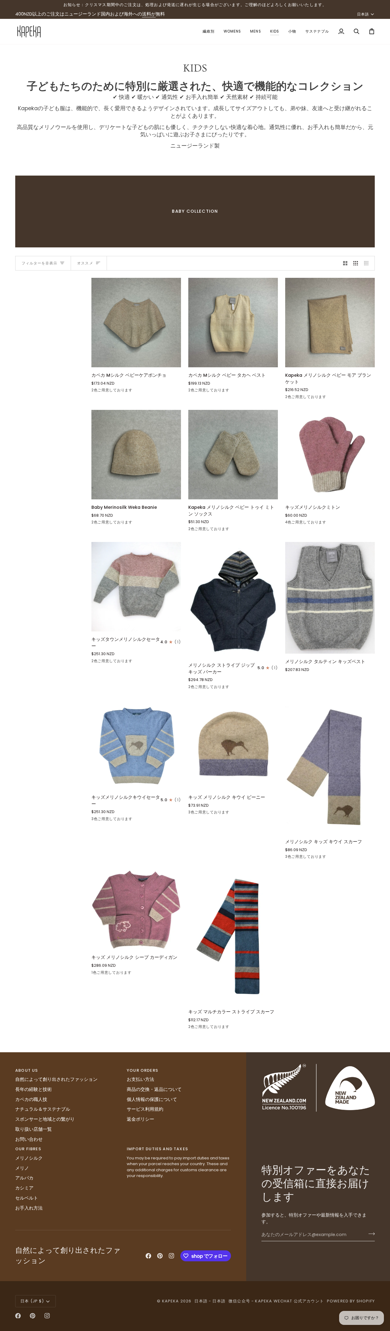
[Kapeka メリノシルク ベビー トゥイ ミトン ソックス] (233, 454)
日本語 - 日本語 (209, 1301)
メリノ (22, 1168)
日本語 (363, 14)
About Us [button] (26, 1070)
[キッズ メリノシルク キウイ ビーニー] (233, 744)
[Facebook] (148, 1256)
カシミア (24, 1188)
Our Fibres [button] (28, 1149)
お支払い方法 (140, 1079)
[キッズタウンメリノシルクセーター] (136, 586)
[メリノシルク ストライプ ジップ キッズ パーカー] (233, 599)
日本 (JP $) (32, 1301)
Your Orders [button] (142, 1070)
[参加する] (370, 1234)
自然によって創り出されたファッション (56, 1079)
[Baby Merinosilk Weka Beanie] (136, 454)
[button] (208, 31)
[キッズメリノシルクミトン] (330, 454)
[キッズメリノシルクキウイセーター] (136, 744)
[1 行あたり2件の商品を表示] (345, 263)
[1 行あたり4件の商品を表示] (368, 263)
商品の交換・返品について (154, 1089)
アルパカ (24, 1178)
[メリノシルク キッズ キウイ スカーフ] (330, 767)
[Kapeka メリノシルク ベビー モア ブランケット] (330, 322)
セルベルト (26, 1198)
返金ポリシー (140, 1119)
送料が (149, 14)
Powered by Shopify (351, 1301)
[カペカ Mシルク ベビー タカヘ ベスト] (233, 322)
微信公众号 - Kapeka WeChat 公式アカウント (276, 1301)
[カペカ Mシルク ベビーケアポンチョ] (136, 322)
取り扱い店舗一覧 (33, 1129)
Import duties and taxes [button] (157, 1149)
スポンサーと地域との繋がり (45, 1119)
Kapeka (170, 1301)
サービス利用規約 (145, 1109)
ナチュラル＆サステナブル (42, 1109)
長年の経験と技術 (33, 1089)
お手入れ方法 (29, 1208)
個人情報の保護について (152, 1099)
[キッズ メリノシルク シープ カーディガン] (136, 909)
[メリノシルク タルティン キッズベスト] (330, 598)
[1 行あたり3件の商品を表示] (355, 263)
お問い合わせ (29, 1139)
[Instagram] (171, 1256)
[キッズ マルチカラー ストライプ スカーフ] (233, 937)
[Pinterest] (160, 1256)
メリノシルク (29, 1158)
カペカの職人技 (31, 1099)
